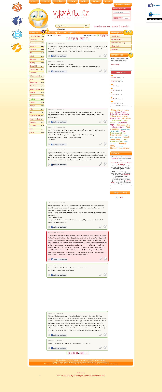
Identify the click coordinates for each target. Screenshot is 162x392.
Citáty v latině (115, 131)
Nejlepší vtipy (115, 36)
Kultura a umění (37, 76)
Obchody (37, 92)
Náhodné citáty (120, 146)
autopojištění (126, 174)
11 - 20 (112, 81)
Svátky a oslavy (37, 119)
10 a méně (113, 77)
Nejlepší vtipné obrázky (120, 148)
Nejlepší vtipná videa (120, 138)
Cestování (37, 49)
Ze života (37, 125)
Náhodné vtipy (115, 46)
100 (107, 35)
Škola (37, 112)
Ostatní (37, 96)
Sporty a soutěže (37, 116)
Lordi (37, 79)
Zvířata (37, 132)
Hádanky (37, 63)
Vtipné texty (37, 39)
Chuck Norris (37, 69)
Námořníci (37, 86)
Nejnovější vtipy (116, 39)
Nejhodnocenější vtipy (118, 43)
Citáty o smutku (118, 137)
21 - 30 (113, 86)
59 (81, 39)
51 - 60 (113, 98)
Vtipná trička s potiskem (118, 163)
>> (87, 39)
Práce (37, 109)
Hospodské (37, 66)
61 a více (113, 103)
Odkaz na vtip (115, 65)
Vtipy (123, 131)
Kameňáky (37, 73)
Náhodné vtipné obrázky (125, 129)
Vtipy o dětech (117, 120)
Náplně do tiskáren (124, 163)
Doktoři (37, 56)
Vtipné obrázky (118, 127)
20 (100, 35)
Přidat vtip (114, 49)
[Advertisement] (78, 90)
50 (103, 35)
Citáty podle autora (123, 125)
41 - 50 (113, 94)
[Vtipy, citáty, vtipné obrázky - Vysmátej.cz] (68, 14)
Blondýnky (37, 46)
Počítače (37, 102)
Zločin (37, 129)
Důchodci (37, 59)
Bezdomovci (37, 43)
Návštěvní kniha (123, 4)
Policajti (37, 106)
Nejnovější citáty (116, 135)
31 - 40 (113, 90)
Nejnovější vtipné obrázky (119, 114)
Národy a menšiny (37, 89)
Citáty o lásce (117, 110)
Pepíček (37, 99)
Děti (37, 53)
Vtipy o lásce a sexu (119, 116)
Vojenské (37, 122)
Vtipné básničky (37, 36)
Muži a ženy (37, 82)
